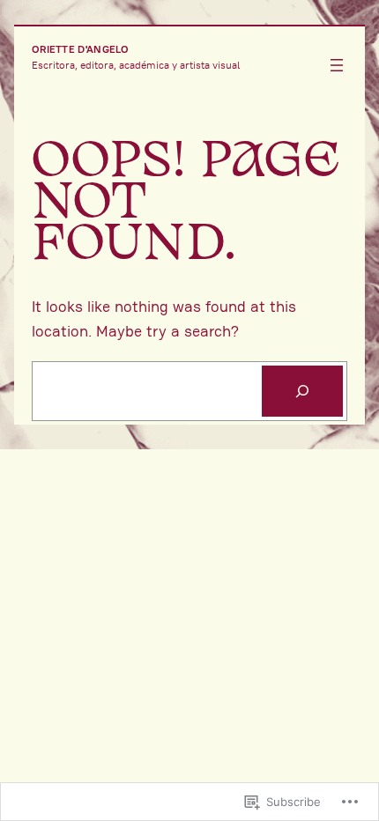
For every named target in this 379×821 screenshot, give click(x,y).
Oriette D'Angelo (81, 48)
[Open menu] (336, 65)
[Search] (302, 391)
